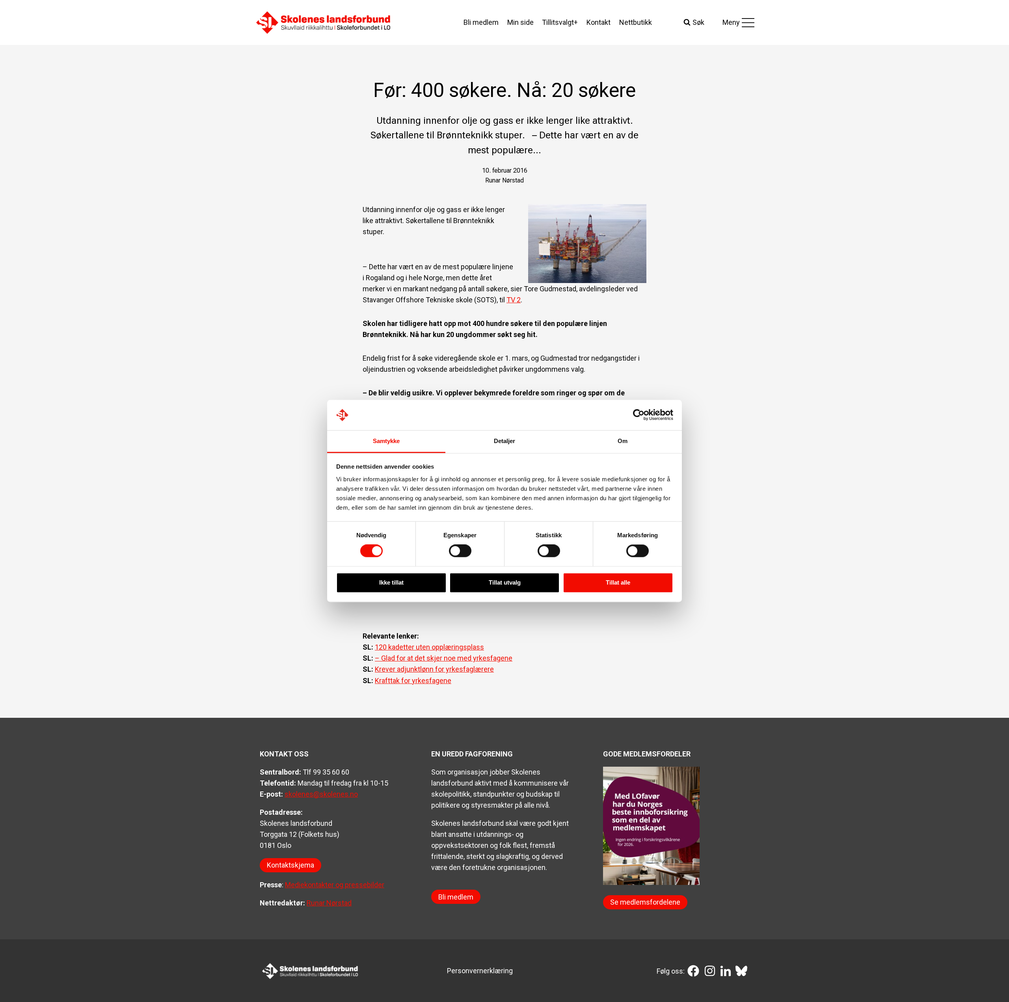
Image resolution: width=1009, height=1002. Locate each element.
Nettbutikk (635, 22)
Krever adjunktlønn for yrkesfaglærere (434, 669)
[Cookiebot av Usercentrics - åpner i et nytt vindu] (638, 415)
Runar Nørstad (329, 903)
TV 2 (513, 300)
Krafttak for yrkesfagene (413, 680)
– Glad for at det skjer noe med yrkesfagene (443, 658)
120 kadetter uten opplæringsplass (429, 647)
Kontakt (598, 22)
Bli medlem (481, 22)
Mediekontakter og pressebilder (334, 885)
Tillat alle (618, 582)
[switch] (460, 551)
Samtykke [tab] (386, 441)
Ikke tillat (391, 582)
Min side (520, 22)
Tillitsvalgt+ (560, 22)
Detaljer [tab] (505, 441)
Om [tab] (622, 441)
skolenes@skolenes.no (321, 794)
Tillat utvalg (505, 582)
